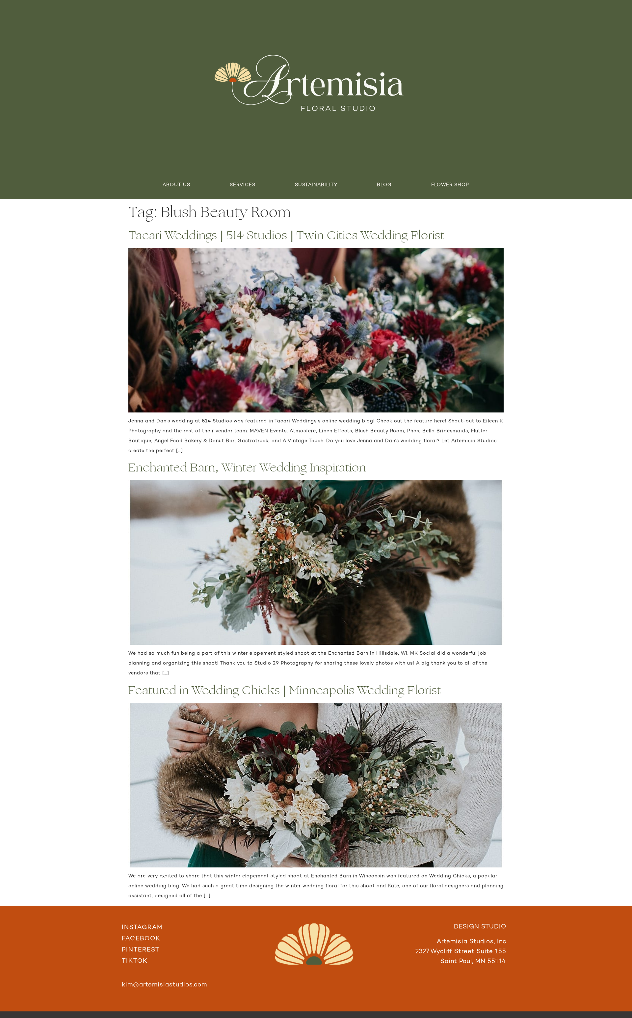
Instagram (142, 927)
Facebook (141, 939)
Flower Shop (450, 185)
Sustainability (316, 185)
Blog (384, 185)
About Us (176, 185)
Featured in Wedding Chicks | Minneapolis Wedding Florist (284, 690)
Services (242, 185)
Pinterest (141, 950)
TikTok (135, 961)
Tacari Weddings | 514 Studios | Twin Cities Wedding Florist (286, 235)
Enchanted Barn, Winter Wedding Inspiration (247, 468)
